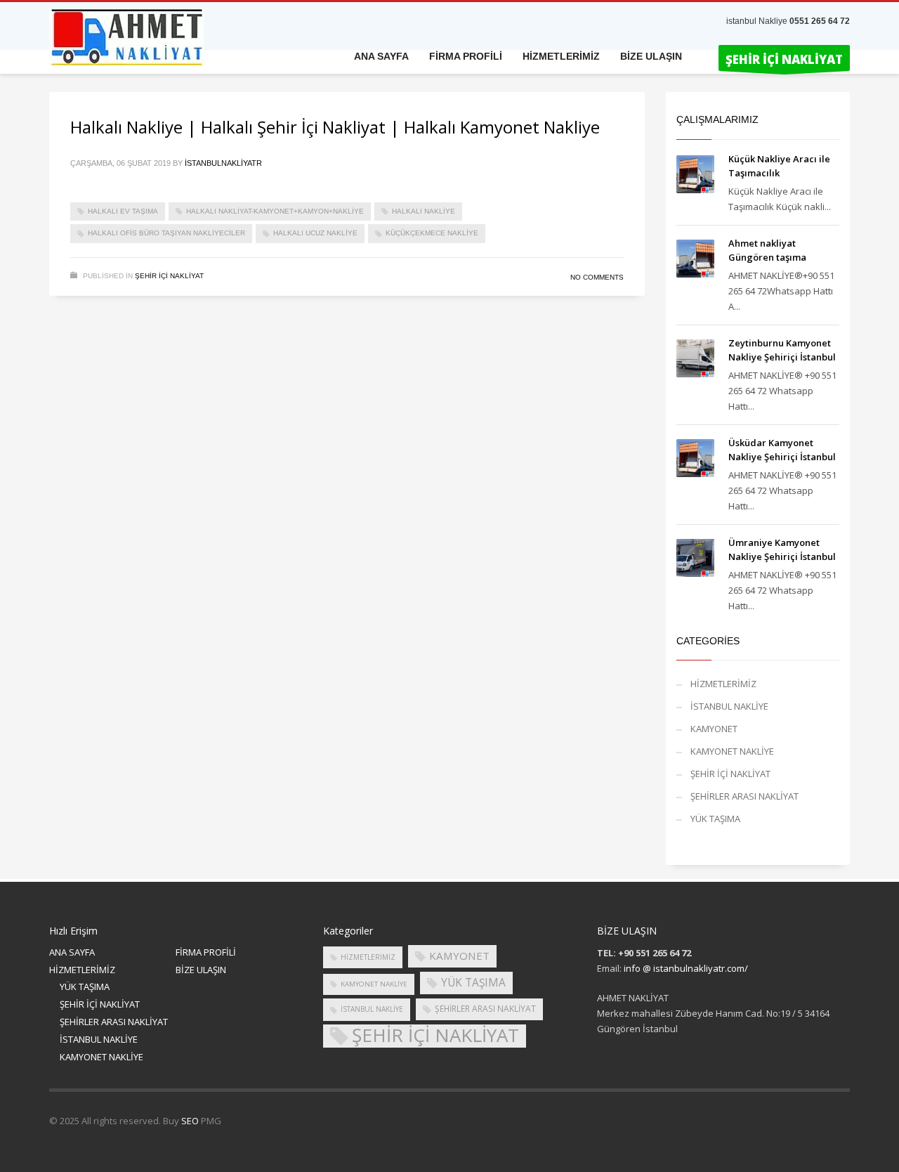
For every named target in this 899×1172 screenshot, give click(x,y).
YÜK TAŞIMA (715, 818)
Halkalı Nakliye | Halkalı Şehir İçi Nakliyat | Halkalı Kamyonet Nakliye (335, 126)
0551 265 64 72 (819, 21)
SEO (190, 1120)
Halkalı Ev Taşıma (123, 211)
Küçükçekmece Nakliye (432, 233)
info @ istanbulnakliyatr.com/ (686, 968)
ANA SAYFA (72, 952)
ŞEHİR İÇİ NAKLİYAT (169, 276)
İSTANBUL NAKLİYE (729, 706)
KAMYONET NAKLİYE (732, 751)
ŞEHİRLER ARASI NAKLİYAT (744, 796)
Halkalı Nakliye (423, 211)
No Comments (597, 277)
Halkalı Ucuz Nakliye (315, 233)
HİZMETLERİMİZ (723, 683)
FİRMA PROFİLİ (206, 952)
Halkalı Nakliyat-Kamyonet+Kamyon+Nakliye (275, 211)
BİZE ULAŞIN (201, 969)
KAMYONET (713, 728)
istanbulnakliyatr (223, 163)
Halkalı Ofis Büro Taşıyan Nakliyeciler (166, 233)
